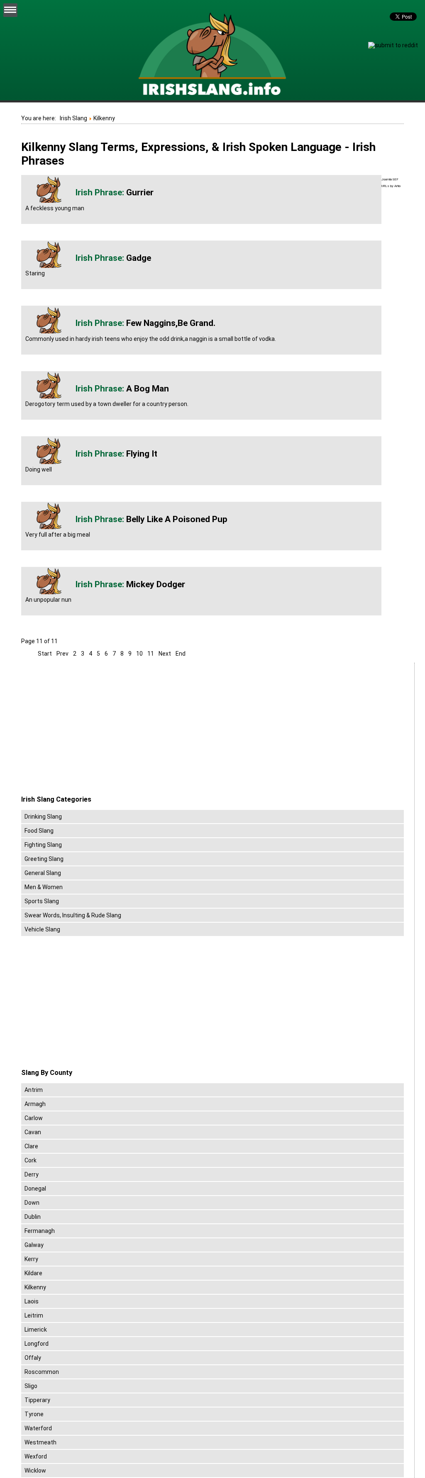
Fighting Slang (43, 844)
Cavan (32, 1132)
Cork (30, 1160)
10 (139, 653)
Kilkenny (35, 1287)
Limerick (35, 1329)
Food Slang (39, 830)
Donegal (35, 1188)
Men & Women (43, 887)
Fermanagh (39, 1231)
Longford (36, 1343)
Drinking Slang (43, 816)
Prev (62, 653)
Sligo (30, 1386)
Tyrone (34, 1414)
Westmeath (40, 1442)
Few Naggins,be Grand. (170, 323)
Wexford (35, 1456)
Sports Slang (41, 901)
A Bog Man (147, 389)
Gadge (138, 258)
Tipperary (37, 1400)
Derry (31, 1174)
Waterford (38, 1428)
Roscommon (41, 1372)
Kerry (31, 1259)
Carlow (33, 1118)
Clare (31, 1146)
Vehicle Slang (42, 929)
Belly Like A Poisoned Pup (176, 519)
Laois (31, 1301)
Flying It (141, 454)
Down (31, 1202)
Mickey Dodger (155, 584)
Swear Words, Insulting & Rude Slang (72, 915)
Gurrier (140, 192)
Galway (34, 1245)
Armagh (35, 1104)
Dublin (32, 1216)
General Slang (42, 873)
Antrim (33, 1090)
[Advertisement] (91, 729)
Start (45, 653)
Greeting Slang (44, 859)
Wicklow (35, 1470)
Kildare (33, 1273)
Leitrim (33, 1315)
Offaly (32, 1357)
